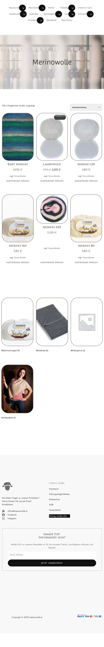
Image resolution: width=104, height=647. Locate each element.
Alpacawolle (14, 7)
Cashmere (33, 13)
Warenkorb (51, 20)
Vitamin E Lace (85, 7)
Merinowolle (34, 7)
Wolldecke (33, 20)
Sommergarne (50, 13)
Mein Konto (67, 20)
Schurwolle (83, 13)
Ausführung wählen (17, 181)
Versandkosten (20, 176)
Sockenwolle (15, 13)
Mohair (51, 7)
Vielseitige (64, 7)
